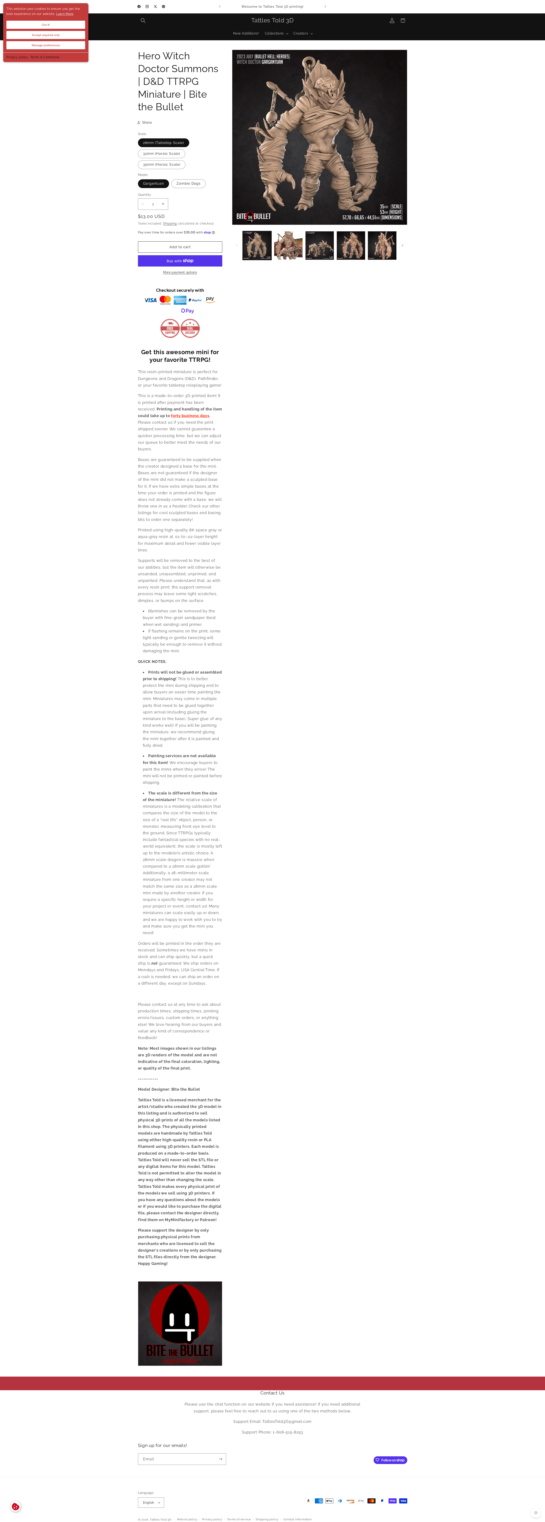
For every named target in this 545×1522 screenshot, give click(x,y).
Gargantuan (153, 183)
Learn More (64, 14)
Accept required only (46, 35)
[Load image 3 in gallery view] (319, 245)
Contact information (297, 1519)
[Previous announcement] (219, 6)
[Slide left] (236, 245)
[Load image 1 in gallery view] (257, 245)
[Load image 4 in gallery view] (351, 245)
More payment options (180, 272)
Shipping (170, 223)
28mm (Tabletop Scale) (163, 143)
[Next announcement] (325, 6)
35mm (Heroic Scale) (162, 164)
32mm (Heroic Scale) (161, 153)
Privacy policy (17, 57)
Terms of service (239, 1519)
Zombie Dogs (188, 183)
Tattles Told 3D (160, 1519)
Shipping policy (267, 1519)
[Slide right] (402, 245)
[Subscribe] (220, 1459)
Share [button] (147, 122)
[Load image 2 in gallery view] (288, 245)
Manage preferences (46, 45)
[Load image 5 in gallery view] (382, 245)
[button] (143, 20)
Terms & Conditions (45, 57)
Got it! (46, 24)
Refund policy (187, 1519)
